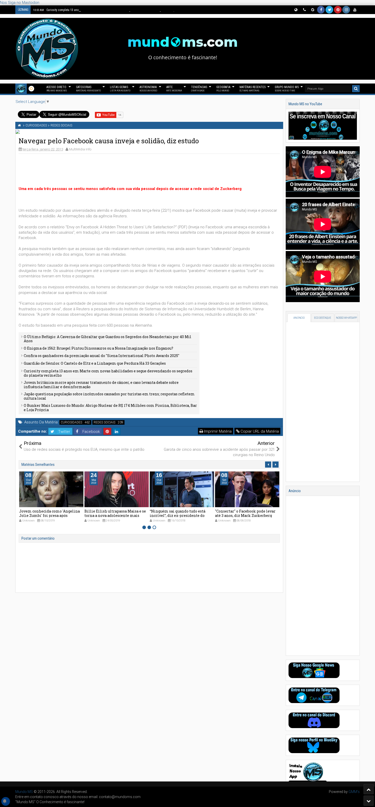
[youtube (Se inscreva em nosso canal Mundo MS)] (354, 10)
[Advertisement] (149, 169)
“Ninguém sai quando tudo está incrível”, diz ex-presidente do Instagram (177, 515)
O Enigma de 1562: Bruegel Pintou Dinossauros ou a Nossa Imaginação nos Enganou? (98, 348)
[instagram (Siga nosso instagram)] (346, 10)
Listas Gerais (120, 88)
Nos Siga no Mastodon (19, 2)
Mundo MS (24, 792)
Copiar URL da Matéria (259, 431)
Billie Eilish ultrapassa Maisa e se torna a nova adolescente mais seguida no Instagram (115, 515)
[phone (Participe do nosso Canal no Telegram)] (304, 10)
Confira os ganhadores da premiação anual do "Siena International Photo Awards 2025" (101, 355)
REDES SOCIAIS (104, 422)
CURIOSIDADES (71, 422)
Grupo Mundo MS (287, 88)
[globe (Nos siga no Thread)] (295, 10)
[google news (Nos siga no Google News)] (312, 10)
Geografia (223, 88)
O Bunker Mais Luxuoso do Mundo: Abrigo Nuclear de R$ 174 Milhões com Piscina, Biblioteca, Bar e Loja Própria (110, 407)
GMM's (354, 792)
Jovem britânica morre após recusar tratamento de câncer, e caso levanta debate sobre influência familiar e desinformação (101, 384)
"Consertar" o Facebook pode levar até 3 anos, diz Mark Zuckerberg (245, 513)
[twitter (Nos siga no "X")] (329, 10)
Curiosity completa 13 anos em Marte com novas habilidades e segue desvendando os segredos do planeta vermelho (114, 10)
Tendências (199, 88)
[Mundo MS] (21, 89)
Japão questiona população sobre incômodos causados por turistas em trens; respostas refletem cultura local (109, 396)
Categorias (88, 88)
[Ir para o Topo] (369, 789)
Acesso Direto (56, 88)
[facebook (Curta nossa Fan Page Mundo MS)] (321, 10)
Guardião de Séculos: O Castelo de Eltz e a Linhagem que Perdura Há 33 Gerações (95, 363)
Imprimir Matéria (217, 431)
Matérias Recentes (253, 88)
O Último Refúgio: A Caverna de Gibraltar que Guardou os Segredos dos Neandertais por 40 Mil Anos (107, 338)
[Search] (356, 88)
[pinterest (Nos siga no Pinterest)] (338, 10)
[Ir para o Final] (369, 801)
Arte (174, 88)
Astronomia (148, 88)
